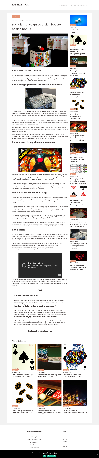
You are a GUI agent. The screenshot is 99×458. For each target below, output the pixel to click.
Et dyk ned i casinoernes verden (78, 31)
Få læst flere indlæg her (40, 331)
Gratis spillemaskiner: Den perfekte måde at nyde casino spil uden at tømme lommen (78, 138)
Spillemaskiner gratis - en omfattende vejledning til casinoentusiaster (78, 94)
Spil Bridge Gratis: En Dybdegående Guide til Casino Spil (78, 159)
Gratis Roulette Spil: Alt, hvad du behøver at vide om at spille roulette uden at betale (78, 224)
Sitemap (65, 446)
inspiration (72, 25)
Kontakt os (83, 5)
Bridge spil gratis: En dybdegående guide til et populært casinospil (78, 181)
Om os (71, 5)
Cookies (76, 5)
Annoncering (63, 5)
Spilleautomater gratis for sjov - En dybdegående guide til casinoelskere (78, 51)
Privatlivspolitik (52, 455)
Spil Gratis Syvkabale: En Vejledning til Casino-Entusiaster (78, 246)
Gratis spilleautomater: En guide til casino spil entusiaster (78, 73)
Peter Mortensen (29, 20)
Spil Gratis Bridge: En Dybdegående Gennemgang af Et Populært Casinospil (77, 202)
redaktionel (15, 16)
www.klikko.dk (35, 447)
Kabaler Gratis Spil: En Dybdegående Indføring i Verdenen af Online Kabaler (78, 267)
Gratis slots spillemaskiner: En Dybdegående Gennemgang (76, 116)
